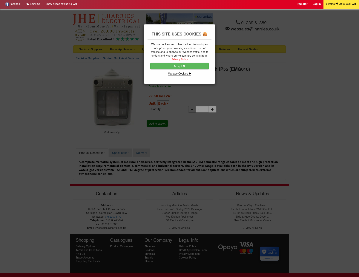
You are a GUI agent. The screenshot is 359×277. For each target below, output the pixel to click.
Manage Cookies (178, 73)
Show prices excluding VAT (61, 4)
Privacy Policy (179, 59)
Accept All (179, 66)
